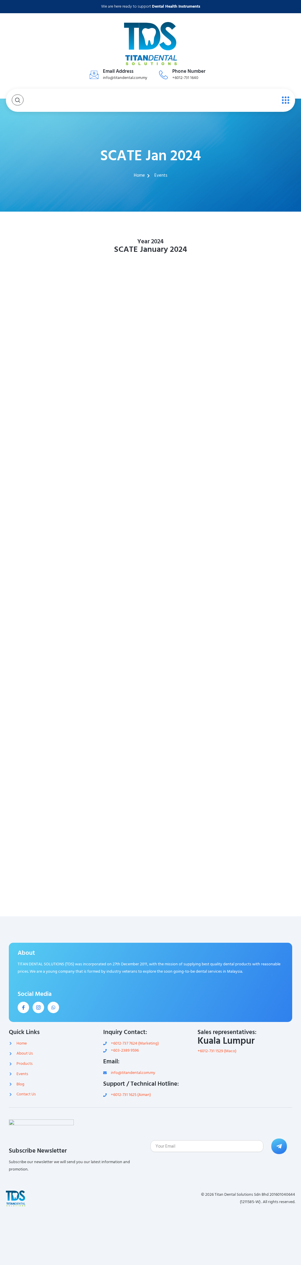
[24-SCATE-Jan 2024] (261, 574)
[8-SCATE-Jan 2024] (261, 350)
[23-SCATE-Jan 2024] (187, 574)
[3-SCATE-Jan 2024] (187, 294)
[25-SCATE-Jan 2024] (39, 630)
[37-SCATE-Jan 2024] (39, 798)
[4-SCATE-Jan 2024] (261, 294)
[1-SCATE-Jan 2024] (39, 294)
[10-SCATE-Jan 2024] (113, 406)
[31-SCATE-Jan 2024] (187, 686)
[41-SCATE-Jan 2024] (39, 854)
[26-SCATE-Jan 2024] (113, 630)
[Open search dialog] (18, 100)
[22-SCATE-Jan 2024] (113, 574)
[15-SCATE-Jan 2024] (187, 462)
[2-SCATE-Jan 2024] (113, 294)
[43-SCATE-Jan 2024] (187, 854)
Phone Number (188, 71)
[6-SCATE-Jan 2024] (113, 350)
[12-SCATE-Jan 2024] (261, 406)
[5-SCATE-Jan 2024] (39, 350)
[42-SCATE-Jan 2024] (113, 854)
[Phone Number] (163, 74)
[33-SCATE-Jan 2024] (39, 742)
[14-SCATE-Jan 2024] (113, 462)
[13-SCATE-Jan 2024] (39, 462)
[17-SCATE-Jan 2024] (39, 518)
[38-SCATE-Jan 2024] (113, 798)
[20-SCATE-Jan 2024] (261, 518)
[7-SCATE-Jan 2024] (187, 350)
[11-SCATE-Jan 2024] (187, 406)
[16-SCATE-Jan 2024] (261, 462)
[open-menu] (284, 100)
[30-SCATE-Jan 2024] (113, 686)
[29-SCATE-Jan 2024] (39, 686)
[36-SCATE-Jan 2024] (261, 742)
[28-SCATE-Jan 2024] (261, 630)
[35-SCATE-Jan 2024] (187, 742)
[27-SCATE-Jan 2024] (187, 630)
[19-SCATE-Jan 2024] (187, 518)
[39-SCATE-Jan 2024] (187, 798)
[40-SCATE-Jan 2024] (261, 798)
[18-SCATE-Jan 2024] (113, 518)
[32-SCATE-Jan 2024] (261, 686)
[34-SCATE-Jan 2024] (113, 742)
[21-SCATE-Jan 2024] (39, 574)
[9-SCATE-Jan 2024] (39, 406)
